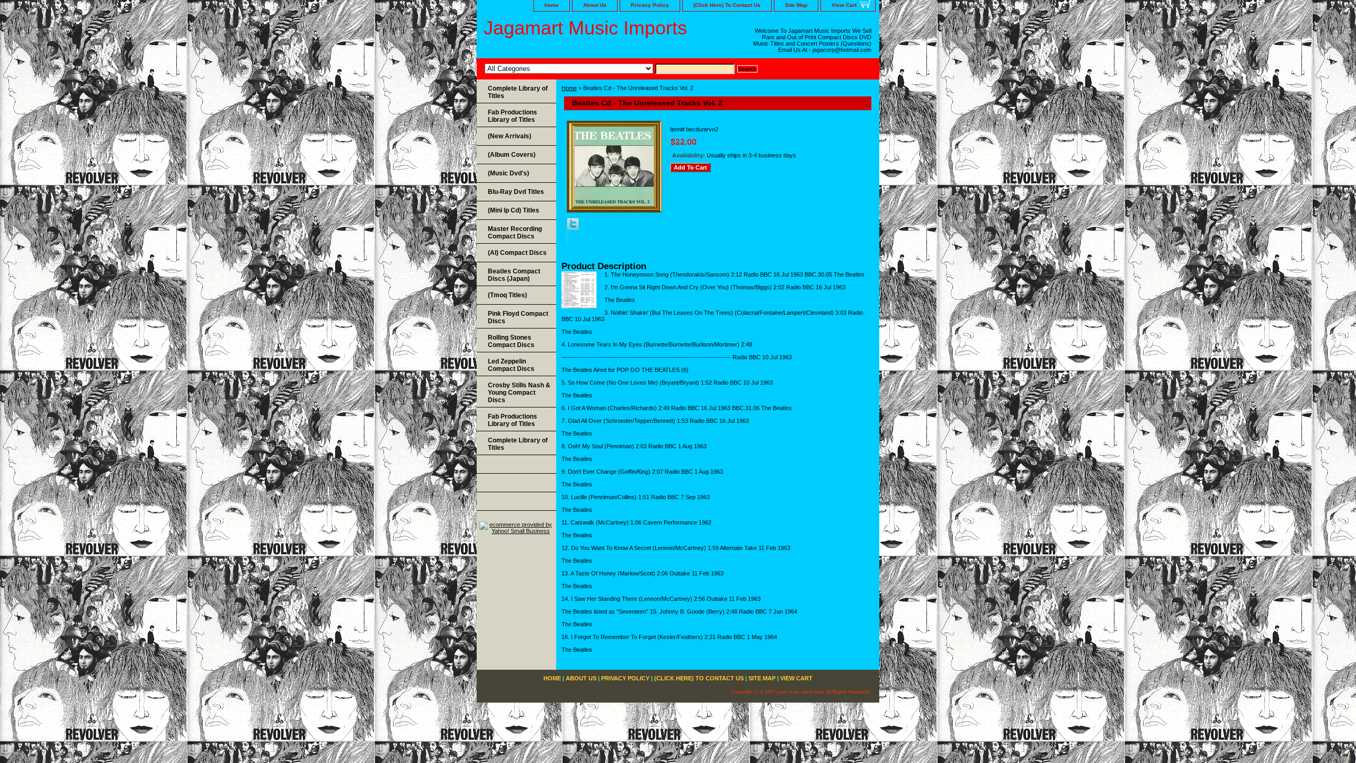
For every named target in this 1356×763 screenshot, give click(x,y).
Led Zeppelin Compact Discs (511, 365)
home (552, 5)
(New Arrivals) (509, 136)
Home (569, 88)
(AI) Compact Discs (517, 252)
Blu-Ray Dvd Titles (516, 192)
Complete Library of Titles (518, 92)
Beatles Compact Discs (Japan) (514, 275)
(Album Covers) (512, 154)
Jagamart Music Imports (585, 28)
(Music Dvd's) (508, 173)
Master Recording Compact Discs (515, 232)
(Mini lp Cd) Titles (513, 210)
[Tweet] (573, 228)
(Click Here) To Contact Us (727, 5)
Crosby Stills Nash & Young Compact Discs (519, 393)
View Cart (844, 5)
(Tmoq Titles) (507, 295)
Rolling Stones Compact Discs (511, 341)
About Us (594, 5)
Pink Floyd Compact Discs (518, 317)
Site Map (796, 5)
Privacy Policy (650, 5)
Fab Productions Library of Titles (512, 116)
